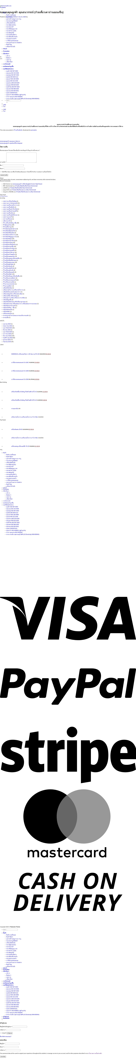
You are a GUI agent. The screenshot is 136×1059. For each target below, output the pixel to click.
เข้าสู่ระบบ (9, 1033)
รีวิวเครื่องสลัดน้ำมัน (8, 268)
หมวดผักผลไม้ (10, 472)
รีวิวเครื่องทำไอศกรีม (4, 196)
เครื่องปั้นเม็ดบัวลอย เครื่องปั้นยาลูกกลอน (14, 301)
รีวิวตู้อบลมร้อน (7, 225)
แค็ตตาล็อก (9, 499)
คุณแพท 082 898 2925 (12, 524)
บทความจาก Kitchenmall (10, 203)
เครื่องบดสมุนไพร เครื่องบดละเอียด (12, 293)
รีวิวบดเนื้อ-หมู (7, 226)
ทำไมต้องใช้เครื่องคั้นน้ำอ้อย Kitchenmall (26, 186)
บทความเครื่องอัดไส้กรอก (10, 215)
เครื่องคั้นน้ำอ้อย (7, 288)
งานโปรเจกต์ (6, 501)
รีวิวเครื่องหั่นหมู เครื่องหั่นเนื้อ (11, 276)
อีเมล (2, 168)
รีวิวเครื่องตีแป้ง (3, 7)
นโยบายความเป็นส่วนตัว (95, 1053)
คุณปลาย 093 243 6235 (12, 518)
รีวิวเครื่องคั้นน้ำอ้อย (8, 232)
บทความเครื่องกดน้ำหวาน (10, 205)
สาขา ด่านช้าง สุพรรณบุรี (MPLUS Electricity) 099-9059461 (22, 534)
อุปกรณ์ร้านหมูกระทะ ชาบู (13, 458)
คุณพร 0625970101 (11, 528)
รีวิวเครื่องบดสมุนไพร (9, 256)
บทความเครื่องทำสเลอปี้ (9, 211)
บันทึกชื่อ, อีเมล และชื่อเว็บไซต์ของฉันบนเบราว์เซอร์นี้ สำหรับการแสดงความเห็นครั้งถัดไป (26, 171)
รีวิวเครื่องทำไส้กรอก (9, 252)
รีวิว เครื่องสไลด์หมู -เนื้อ (9, 223)
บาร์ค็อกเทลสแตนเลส (12, 480)
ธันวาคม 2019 (7, 335)
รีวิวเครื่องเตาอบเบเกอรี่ (9, 280)
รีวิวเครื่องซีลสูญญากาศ (9, 236)
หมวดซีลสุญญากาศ (11, 468)
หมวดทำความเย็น (11, 470)
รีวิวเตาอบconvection (9, 284)
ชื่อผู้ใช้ (2, 1043)
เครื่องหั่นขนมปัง (7, 309)
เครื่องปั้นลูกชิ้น (7, 299)
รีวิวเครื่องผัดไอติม (8, 264)
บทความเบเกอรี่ (7, 217)
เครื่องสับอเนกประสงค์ (9, 305)
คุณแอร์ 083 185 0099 (12, 514)
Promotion (6, 489)
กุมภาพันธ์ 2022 (7, 328)
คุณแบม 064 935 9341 (12, 526)
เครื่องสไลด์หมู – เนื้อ (9, 307)
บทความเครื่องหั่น (8, 213)
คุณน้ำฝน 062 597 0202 (13, 522)
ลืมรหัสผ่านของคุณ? (5, 1036)
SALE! (5, 488)
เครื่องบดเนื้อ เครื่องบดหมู (10, 295)
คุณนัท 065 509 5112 (12, 512)
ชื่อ (1, 165)
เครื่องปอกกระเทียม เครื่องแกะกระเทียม (14, 297)
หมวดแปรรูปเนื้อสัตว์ (12, 460)
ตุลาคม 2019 (6, 339)
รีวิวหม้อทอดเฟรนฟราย (9, 228)
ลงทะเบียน (3, 1056)
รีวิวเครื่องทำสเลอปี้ (8, 250)
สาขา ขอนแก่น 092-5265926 (14, 532)
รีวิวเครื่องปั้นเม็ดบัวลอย (9, 260)
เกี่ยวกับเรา (6, 491)
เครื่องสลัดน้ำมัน (10, 462)
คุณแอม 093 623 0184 (12, 520)
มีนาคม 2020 (6, 330)
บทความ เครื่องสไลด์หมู (9, 201)
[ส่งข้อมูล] (3, 931)
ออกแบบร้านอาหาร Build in (14, 482)
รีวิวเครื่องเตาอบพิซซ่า (9, 278)
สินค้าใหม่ (9, 484)
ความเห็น (3, 162)
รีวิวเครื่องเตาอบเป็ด (8, 282)
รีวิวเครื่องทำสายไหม (9, 248)
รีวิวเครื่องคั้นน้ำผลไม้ (9, 230)
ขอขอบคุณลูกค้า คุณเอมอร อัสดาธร (10, 141)
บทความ (8, 497)
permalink (34, 130)
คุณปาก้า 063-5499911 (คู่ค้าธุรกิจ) (16, 530)
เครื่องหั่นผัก (6, 311)
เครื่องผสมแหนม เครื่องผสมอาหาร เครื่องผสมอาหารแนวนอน (20, 303)
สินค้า (4, 452)
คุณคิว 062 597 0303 (12, 506)
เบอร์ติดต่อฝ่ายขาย (8, 504)
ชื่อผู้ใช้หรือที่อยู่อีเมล (6, 1026)
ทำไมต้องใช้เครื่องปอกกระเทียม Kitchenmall (23, 190)
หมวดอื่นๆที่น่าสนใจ (11, 476)
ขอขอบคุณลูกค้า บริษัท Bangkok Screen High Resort (27, 184)
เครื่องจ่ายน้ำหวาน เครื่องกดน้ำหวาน (13, 290)
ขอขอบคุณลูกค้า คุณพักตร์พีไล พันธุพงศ (11, 143)
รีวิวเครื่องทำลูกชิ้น (8, 246)
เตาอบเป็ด (6, 317)
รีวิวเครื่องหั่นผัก (7, 274)
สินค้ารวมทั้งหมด (11, 15)
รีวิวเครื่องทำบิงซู (8, 242)
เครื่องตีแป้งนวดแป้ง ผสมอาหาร (12, 292)
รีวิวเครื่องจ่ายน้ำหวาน (9, 234)
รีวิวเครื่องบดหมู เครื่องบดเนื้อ (11, 258)
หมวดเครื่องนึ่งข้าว (11, 474)
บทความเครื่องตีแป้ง (8, 207)
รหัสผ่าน (2, 1030)
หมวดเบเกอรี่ (9, 466)
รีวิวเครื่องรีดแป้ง (7, 266)
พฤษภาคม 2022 (7, 326)
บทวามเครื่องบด (7, 219)
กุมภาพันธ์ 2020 (7, 331)
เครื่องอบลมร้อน (7, 313)
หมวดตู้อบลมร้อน (11, 464)
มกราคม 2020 (7, 333)
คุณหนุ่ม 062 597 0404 (12, 510)
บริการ (8, 493)
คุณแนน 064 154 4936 (12, 508)
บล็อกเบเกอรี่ (6, 221)
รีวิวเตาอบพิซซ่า (7, 286)
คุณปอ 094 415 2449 (12, 516)
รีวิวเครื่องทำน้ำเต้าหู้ (9, 240)
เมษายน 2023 (7, 324)
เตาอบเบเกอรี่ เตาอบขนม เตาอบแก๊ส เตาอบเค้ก (16, 315)
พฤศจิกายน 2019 (8, 337)
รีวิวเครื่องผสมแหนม (8, 262)
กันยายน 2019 (7, 341)
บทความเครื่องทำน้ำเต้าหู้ (10, 209)
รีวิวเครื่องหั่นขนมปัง (8, 272)
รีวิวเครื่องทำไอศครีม (9, 254)
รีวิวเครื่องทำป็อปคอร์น (9, 244)
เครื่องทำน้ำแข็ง (10, 486)
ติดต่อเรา (8, 57)
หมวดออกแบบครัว (11, 478)
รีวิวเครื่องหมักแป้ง (8, 270)
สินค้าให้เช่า (9, 456)
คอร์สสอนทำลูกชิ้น (8, 503)
